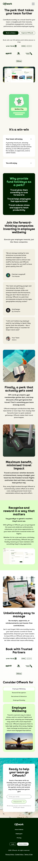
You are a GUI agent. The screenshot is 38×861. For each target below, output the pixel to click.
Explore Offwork (27, 33)
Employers (19, 833)
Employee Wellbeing (19, 689)
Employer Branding (19, 700)
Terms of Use (28, 854)
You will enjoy (11, 163)
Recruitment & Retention (19, 696)
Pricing (19, 837)
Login (12, 844)
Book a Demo (10, 33)
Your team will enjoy (14, 139)
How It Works (19, 829)
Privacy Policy (10, 854)
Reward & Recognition (19, 692)
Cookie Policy (19, 854)
